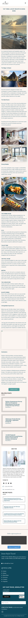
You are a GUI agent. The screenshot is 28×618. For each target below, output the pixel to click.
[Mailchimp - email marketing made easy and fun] (21, 597)
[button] (25, 3)
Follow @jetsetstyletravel (14, 533)
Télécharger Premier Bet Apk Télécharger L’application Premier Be (12, 420)
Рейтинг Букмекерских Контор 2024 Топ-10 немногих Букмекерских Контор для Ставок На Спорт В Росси (13, 499)
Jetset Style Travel (8, 553)
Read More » (8, 407)
